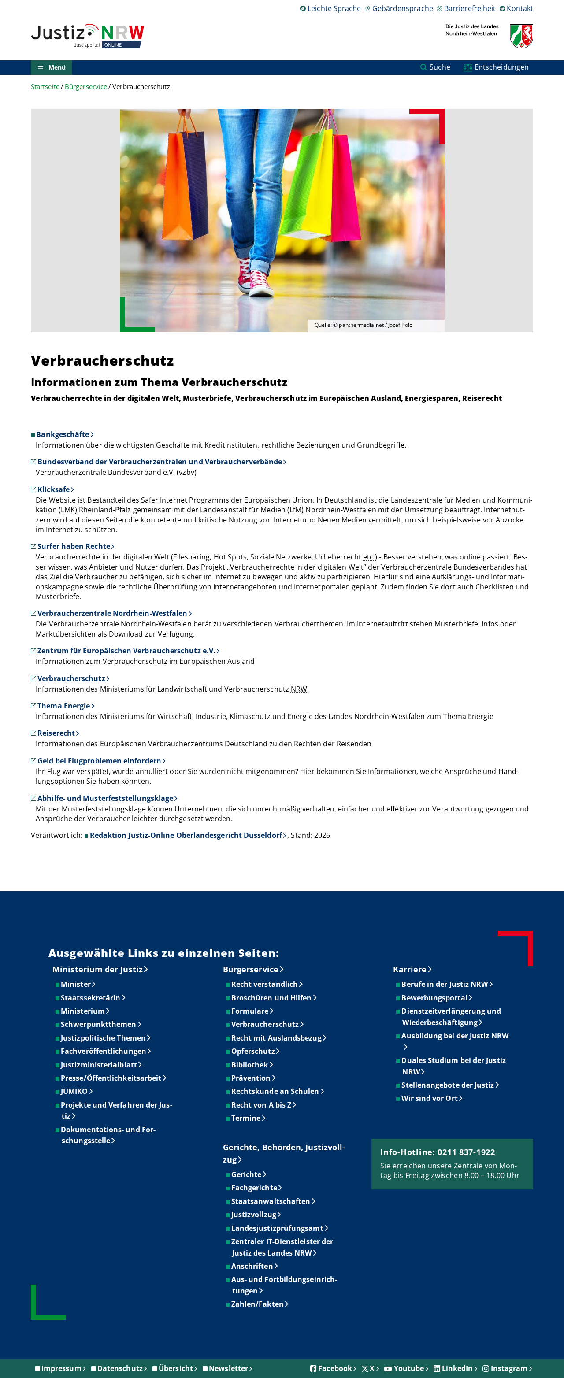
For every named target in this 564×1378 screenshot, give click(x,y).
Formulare (250, 1011)
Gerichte (247, 1174)
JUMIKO (75, 1091)
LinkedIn (457, 1368)
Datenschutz (120, 1368)
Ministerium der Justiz (97, 969)
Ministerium (83, 1011)
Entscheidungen (502, 67)
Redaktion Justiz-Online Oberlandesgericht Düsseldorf (186, 835)
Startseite (45, 86)
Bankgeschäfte (62, 434)
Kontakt (520, 8)
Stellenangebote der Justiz (448, 1085)
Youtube (409, 1368)
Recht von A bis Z (261, 1105)
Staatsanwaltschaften (271, 1201)
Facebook (335, 1368)
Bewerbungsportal (434, 998)
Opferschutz (253, 1051)
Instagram (509, 1368)
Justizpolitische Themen (104, 1038)
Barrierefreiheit (470, 8)
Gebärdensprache (402, 8)
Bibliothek (250, 1065)
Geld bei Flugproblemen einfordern (99, 761)
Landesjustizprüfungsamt (277, 1228)
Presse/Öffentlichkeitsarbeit (111, 1078)
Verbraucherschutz (71, 678)
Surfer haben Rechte (73, 546)
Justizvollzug (254, 1214)
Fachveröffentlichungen (104, 1051)
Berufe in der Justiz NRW (445, 984)
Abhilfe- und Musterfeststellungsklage (105, 798)
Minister (76, 984)
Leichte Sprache (334, 8)
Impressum (61, 1368)
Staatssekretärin (91, 998)
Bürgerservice (86, 86)
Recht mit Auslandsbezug (277, 1038)
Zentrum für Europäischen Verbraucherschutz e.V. (126, 651)
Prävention (251, 1078)
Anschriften (252, 1266)
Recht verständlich (265, 984)
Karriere (410, 969)
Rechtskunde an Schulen (275, 1091)
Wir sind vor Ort (429, 1098)
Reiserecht (56, 733)
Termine (246, 1118)
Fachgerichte (254, 1188)
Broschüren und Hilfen (272, 998)
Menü (57, 67)
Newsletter (228, 1368)
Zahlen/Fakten (258, 1304)
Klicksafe (53, 489)
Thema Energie (63, 706)
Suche (440, 67)
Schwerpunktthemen (99, 1024)
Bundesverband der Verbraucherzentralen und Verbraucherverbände (159, 462)
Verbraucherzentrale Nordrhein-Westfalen (112, 613)
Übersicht (176, 1368)
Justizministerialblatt (99, 1065)
